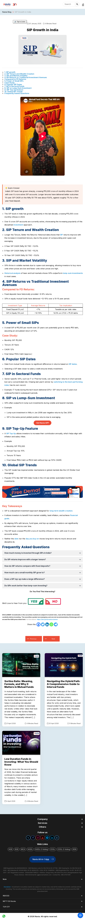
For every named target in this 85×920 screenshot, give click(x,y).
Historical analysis (12, 273)
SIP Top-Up (11, 433)
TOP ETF (6, 907)
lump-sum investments (73, 273)
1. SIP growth (9, 72)
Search (77, 4)
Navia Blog (6, 12)
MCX (23, 849)
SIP (61, 235)
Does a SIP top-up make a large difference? (24, 579)
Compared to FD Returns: (15, 79)
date (16, 539)
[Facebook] (38, 624)
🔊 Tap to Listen (19, 21)
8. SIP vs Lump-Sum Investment (18, 88)
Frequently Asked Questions (16, 93)
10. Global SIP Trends (13, 91)
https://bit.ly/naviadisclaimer (47, 619)
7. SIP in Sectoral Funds (14, 86)
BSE (16, 849)
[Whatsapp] (51, 624)
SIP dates (73, 364)
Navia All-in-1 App (41, 859)
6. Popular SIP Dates (13, 84)
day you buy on (32, 539)
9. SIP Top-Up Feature (13, 90)
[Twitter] (43, 624)
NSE (10, 849)
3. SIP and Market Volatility (15, 76)
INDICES (6, 896)
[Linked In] (52, 838)
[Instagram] (38, 838)
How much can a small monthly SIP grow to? (24, 572)
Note (5, 879)
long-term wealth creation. (61, 511)
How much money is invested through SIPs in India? (28, 553)
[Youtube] (42, 838)
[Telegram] (56, 624)
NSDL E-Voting (41, 849)
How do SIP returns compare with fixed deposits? (27, 566)
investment (19, 225)
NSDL (30, 849)
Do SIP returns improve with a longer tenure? (25, 559)
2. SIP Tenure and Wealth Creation (19, 74)
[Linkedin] (47, 624)
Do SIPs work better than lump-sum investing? (25, 586)
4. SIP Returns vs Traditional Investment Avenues (25, 77)
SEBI (74, 849)
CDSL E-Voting (64, 849)
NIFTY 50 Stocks (9, 901)
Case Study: (9, 83)
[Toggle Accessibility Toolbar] (80, 915)
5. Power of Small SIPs (13, 81)
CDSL (52, 849)
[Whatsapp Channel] (57, 838)
